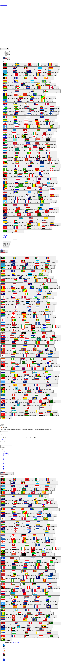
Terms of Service (6, 454)
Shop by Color (7, 53)
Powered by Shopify (15, 642)
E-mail (13, 445)
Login (3, 249)
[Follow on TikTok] (3, 465)
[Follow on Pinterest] (3, 463)
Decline (6, 431)
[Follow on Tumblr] (3, 470)
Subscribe (2, 447)
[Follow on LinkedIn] (3, 466)
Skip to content (3, 1)
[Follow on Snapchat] (3, 468)
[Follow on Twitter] (3, 460)
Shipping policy (6, 455)
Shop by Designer (7, 51)
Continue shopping (4, 439)
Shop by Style (6, 52)
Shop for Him (6, 55)
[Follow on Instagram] (3, 461)
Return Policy (5, 452)
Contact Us (5, 451)
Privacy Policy (5, 453)
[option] (9, 64)
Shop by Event (7, 54)
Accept (2, 431)
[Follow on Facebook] (3, 458)
